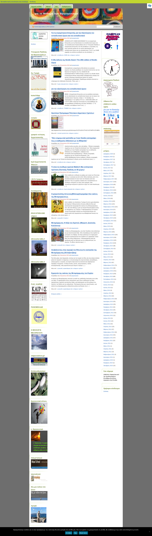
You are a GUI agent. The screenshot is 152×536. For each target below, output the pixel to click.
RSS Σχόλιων (50, 26)
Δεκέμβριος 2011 (108, 337)
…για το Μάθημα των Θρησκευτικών (55, 13)
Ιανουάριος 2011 (108, 357)
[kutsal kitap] (38, 112)
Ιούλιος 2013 (107, 285)
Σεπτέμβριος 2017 (109, 165)
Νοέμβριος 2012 (108, 307)
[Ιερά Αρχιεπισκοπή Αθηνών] (39, 173)
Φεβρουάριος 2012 (109, 332)
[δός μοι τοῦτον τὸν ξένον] (39, 500)
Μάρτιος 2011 (107, 351)
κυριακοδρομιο (66, 268)
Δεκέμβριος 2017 (108, 159)
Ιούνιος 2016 (107, 195)
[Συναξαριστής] (39, 207)
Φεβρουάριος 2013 (109, 298)
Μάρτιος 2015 (107, 232)
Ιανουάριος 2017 (108, 181)
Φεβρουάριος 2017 (109, 179)
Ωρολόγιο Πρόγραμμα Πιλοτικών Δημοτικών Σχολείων (72, 113)
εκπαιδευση (60, 55)
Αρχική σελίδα (36, 6)
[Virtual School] (39, 468)
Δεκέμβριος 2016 (108, 184)
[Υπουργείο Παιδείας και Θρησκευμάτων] (39, 67)
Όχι (75, 533)
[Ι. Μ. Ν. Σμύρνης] (39, 185)
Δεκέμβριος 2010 (108, 360)
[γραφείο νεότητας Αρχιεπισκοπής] (39, 156)
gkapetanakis (75, 38)
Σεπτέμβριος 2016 (109, 193)
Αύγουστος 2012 (108, 315)
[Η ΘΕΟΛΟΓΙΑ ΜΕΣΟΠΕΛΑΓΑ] (39, 342)
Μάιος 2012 (107, 324)
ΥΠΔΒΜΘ (66, 108)
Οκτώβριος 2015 (108, 218)
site (56, 6)
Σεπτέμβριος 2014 (109, 248)
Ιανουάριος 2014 (108, 268)
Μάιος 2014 (107, 257)
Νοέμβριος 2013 (108, 273)
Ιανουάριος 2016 (108, 209)
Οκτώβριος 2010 (108, 365)
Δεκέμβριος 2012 (108, 304)
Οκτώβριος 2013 (108, 276)
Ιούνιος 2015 (107, 223)
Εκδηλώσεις (66, 6)
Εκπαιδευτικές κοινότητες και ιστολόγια (14, 1)
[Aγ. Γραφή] (38, 89)
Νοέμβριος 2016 (108, 187)
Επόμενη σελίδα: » (56, 294)
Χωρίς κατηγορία (61, 84)
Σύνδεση (33, 1)
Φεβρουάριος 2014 (109, 265)
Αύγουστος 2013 (108, 282)
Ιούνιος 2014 (107, 254)
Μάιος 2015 (107, 226)
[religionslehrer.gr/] (39, 365)
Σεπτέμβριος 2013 (109, 279)
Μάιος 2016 (107, 198)
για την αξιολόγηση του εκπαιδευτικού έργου (68, 89)
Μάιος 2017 (107, 170)
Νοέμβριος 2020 (108, 156)
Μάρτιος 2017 (107, 176)
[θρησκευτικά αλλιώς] (39, 423)
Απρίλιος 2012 (108, 326)
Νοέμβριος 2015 (108, 215)
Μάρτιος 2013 (107, 296)
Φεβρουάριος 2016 (109, 207)
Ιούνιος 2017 (107, 168)
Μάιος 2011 (107, 346)
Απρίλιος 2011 (108, 349)
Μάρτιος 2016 (107, 204)
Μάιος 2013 (107, 290)
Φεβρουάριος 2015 (109, 234)
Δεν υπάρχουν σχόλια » (74, 55)
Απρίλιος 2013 (108, 293)
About (48, 6)
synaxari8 (59, 218)
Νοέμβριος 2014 (108, 243)
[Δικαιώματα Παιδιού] (111, 96)
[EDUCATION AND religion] (39, 225)
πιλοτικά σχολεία (61, 133)
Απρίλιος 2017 (108, 173)
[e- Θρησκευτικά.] (39, 452)
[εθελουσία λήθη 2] (39, 248)
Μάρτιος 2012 (107, 329)
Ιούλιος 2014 (107, 251)
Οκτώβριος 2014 (108, 246)
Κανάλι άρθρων (40, 26)
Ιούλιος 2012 (107, 318)
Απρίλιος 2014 (108, 259)
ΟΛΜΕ (65, 55)
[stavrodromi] (39, 481)
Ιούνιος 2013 (107, 287)
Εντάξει (68, 533)
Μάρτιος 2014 (107, 262)
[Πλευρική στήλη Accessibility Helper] (149, 5)
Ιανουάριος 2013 (108, 301)
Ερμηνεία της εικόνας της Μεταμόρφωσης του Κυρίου (72, 273)
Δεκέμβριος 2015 (108, 212)
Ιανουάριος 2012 (108, 335)
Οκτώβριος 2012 (108, 310)
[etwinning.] (112, 138)
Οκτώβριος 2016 (108, 190)
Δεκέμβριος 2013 (108, 271)
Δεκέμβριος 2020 (108, 154)
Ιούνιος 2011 (107, 343)
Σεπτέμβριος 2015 (109, 220)
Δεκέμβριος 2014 (108, 240)
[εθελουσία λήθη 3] (38, 278)
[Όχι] (149, 532)
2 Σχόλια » (65, 218)
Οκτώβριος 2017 (108, 162)
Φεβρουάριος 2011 (109, 354)
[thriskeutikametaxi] (39, 395)
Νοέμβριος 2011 (108, 340)
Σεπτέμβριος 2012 (109, 312)
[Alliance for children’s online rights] (111, 123)
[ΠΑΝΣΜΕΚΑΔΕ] (39, 316)
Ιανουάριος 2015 (108, 237)
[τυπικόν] (36, 128)
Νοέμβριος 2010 (108, 363)
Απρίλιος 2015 (108, 229)
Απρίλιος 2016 (108, 201)
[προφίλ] (38, 522)
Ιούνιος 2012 (107, 321)
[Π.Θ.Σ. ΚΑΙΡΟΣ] (39, 293)
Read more (83, 533)
